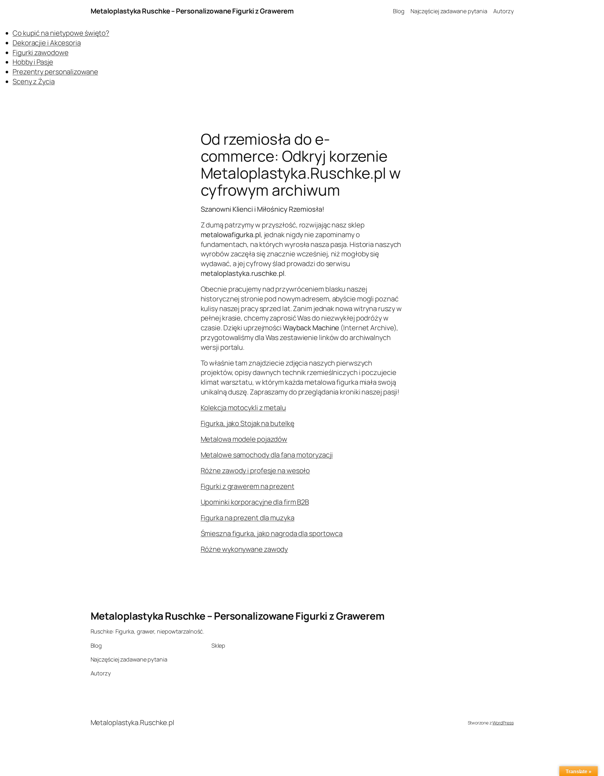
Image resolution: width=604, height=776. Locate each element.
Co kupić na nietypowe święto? (61, 33)
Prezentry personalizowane (55, 71)
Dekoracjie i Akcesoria (47, 42)
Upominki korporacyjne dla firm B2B (255, 502)
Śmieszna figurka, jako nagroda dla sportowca (272, 533)
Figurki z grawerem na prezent (247, 486)
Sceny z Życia (34, 81)
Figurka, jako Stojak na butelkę (247, 423)
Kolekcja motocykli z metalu (243, 407)
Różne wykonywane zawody (244, 549)
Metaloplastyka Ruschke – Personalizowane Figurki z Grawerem (192, 11)
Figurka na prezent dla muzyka (247, 517)
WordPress (502, 723)
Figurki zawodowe (40, 52)
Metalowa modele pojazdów (244, 439)
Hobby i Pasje (33, 62)
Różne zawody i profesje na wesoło (255, 470)
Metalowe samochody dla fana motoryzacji (267, 455)
